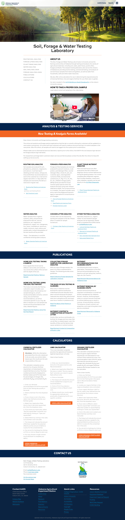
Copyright (67, 507)
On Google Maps (28, 479)
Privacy (66, 512)
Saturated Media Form (87, 238)
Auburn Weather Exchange (98, 492)
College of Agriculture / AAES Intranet (73, 493)
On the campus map (29, 477)
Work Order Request (96, 502)
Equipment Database (96, 494)
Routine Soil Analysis (32, 59)
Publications (28, 75)
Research (41, 499)
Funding (92, 500)
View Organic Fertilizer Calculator (89, 436)
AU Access (67, 499)
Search (110, 3)
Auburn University (70, 496)
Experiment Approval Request (99, 497)
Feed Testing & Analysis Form (62, 203)
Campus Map (17, 499)
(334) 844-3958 (33, 472)
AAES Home (101, 3)
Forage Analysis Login (32, 72)
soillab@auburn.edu (85, 224)
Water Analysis (29, 67)
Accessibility (68, 501)
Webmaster (16, 504)
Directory (41, 504)
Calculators (28, 77)
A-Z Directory (68, 504)
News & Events (43, 507)
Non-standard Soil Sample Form (90, 235)
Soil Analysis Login (31, 69)
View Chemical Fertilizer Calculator (35, 444)
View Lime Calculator (61, 403)
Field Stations (42, 502)
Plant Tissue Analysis (32, 64)
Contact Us (28, 80)
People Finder (68, 509)
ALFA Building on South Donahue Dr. (77, 82)
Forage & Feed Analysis (32, 62)
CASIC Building (10, 3)
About (40, 496)
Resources (41, 509)
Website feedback (18, 502)
